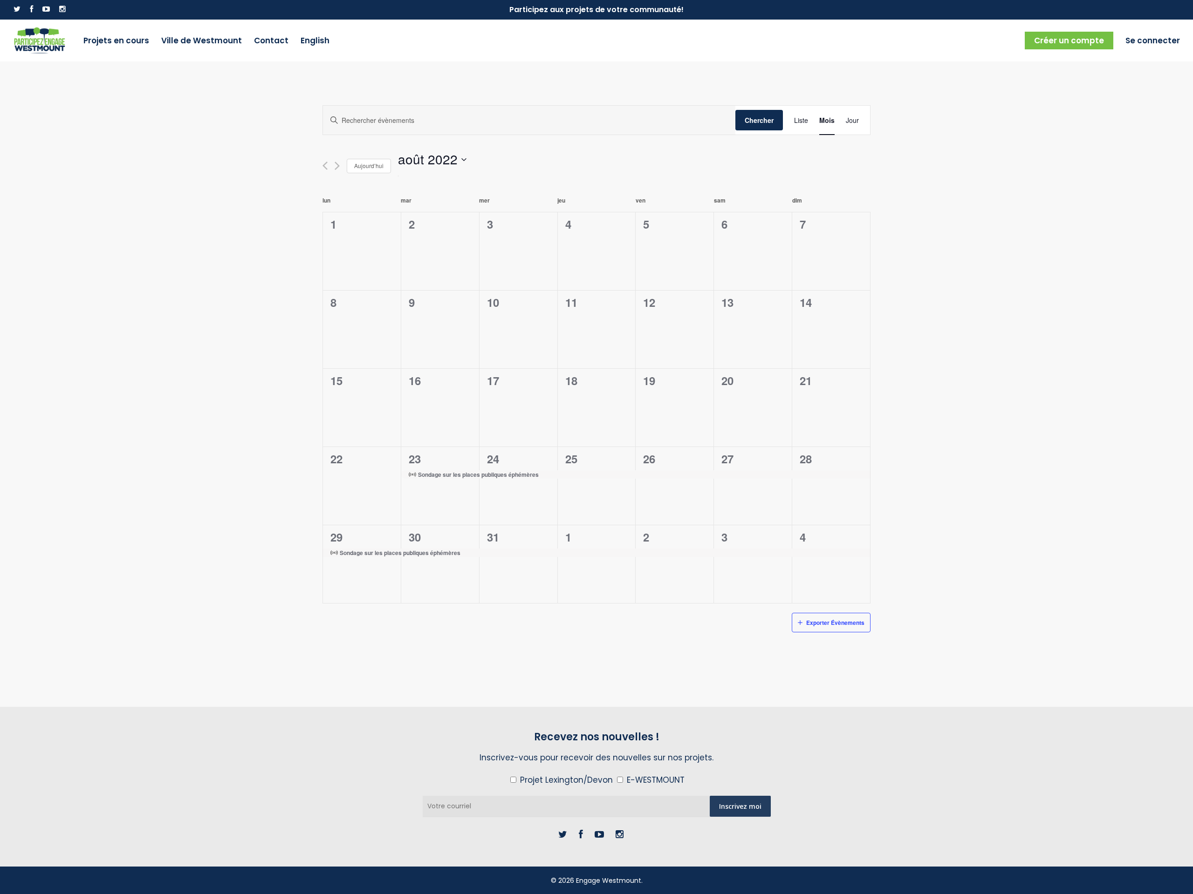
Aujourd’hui (369, 165)
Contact (271, 40)
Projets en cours (116, 40)
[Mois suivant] (337, 166)
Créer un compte (1069, 40)
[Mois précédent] (325, 166)
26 (649, 459)
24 (493, 459)
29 (336, 537)
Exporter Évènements (835, 622)
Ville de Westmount (201, 40)
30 (415, 537)
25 (571, 459)
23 (415, 459)
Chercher (759, 120)
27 (727, 459)
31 (493, 537)
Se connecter (1152, 40)
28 (806, 459)
